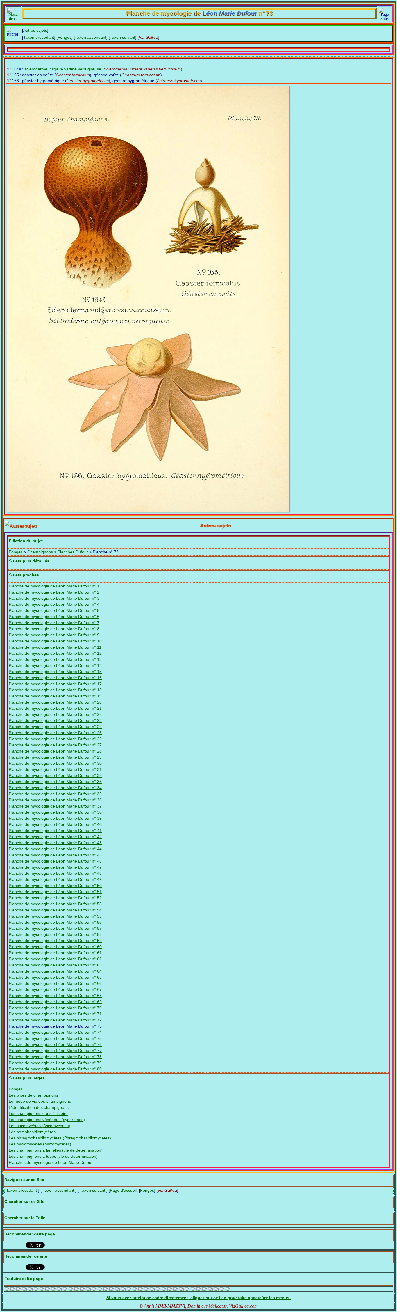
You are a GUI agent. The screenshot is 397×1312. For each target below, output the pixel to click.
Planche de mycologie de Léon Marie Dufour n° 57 (55, 928)
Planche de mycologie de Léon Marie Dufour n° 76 (55, 1044)
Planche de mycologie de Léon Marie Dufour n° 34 (55, 787)
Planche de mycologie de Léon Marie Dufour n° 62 (55, 959)
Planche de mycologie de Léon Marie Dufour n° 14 (55, 665)
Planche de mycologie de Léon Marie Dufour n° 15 (55, 671)
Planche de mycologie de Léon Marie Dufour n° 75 (55, 1038)
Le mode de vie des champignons (40, 1101)
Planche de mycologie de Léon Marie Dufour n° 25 (55, 732)
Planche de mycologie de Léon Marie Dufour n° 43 (55, 842)
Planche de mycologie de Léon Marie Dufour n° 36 (55, 800)
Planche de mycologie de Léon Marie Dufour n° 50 (55, 885)
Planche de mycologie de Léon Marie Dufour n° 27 (55, 745)
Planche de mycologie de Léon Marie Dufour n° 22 (55, 714)
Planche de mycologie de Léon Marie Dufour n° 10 (55, 641)
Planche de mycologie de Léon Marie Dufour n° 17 (55, 683)
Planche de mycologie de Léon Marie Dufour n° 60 (55, 946)
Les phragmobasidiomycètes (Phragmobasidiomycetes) (60, 1138)
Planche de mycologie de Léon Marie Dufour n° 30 (55, 763)
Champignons (40, 552)
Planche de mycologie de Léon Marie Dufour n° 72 (55, 1020)
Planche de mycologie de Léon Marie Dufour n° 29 (55, 757)
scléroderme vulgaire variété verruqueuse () (103, 69)
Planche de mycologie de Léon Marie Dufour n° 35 (55, 794)
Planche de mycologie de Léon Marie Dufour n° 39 (55, 818)
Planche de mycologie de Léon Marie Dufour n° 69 (55, 1001)
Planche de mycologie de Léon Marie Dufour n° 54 (55, 910)
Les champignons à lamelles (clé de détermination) (56, 1150)
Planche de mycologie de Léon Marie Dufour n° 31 (55, 769)
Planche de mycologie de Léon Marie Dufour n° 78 (55, 1056)
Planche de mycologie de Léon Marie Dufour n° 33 (55, 781)
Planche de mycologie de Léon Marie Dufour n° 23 (55, 720)
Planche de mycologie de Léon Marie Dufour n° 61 (55, 952)
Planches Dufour (73, 552)
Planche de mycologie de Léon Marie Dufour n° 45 (55, 855)
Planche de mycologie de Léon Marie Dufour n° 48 (55, 873)
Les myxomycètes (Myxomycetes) (40, 1144)
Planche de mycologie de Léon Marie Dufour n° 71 (55, 1014)
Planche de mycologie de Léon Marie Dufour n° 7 (54, 622)
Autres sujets (35, 30)
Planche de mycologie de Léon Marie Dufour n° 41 (55, 830)
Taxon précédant (38, 37)
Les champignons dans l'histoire (38, 1113)
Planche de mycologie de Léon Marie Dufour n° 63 (55, 965)
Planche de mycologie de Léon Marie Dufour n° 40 (55, 824)
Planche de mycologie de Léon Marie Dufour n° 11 (55, 647)
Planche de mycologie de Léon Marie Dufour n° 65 (55, 977)
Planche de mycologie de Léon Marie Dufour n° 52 (55, 897)
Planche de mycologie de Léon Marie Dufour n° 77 (55, 1050)
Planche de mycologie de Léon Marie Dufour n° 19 (55, 696)
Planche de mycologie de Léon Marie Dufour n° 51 (55, 891)
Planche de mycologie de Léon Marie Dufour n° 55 (55, 916)
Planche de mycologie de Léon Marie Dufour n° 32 (55, 775)
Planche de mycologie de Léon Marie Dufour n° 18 (55, 690)
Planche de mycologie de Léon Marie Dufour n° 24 (55, 726)
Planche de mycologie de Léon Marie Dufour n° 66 (55, 983)
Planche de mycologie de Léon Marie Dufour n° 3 (54, 598)
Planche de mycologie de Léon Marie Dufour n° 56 (55, 922)
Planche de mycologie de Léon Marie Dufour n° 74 (55, 1032)
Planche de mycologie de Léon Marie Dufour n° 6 (54, 616)
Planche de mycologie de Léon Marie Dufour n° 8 (54, 628)
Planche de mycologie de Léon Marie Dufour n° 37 (55, 806)
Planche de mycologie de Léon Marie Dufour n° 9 (54, 635)
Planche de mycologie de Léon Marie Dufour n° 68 (55, 995)
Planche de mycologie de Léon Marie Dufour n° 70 (55, 1007)
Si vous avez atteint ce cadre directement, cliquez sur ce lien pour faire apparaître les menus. (198, 1297)
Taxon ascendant (90, 37)
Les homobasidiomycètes (32, 1131)
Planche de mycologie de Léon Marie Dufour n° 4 (54, 604)
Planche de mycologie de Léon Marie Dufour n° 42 (55, 836)
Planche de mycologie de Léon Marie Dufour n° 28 (55, 751)
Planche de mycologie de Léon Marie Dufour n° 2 (54, 592)
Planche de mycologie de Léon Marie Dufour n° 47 (55, 867)
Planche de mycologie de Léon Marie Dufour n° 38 (55, 812)
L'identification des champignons (39, 1107)
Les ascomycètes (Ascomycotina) (39, 1125)
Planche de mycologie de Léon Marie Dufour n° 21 (55, 708)
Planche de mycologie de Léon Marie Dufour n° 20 (55, 702)
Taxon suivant (122, 37)
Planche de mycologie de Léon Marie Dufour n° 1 (54, 586)
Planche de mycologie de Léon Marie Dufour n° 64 (55, 971)
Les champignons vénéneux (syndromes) (47, 1119)
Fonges (64, 37)
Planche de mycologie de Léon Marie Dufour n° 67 (55, 989)
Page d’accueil (123, 1190)
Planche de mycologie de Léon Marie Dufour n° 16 (55, 677)
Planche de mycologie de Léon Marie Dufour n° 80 (55, 1069)
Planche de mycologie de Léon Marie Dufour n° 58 (55, 934)
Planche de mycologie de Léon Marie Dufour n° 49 (55, 879)
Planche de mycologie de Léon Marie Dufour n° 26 (55, 738)
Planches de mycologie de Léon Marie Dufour (51, 1162)
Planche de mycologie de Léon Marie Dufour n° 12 (55, 653)
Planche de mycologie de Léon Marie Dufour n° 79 (55, 1062)
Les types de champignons (33, 1095)
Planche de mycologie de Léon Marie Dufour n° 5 (54, 610)
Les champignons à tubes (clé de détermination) (53, 1156)
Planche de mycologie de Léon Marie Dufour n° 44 (55, 849)
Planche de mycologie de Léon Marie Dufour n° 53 (55, 904)
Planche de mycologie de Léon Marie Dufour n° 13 (55, 659)
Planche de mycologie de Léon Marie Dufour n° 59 (55, 940)
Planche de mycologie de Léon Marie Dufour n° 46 (55, 861)
